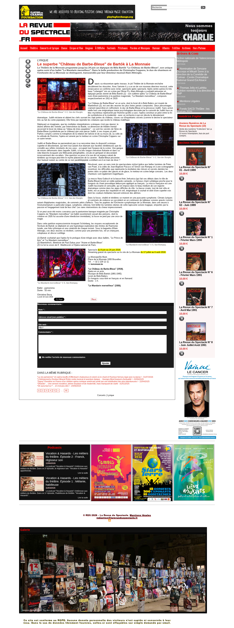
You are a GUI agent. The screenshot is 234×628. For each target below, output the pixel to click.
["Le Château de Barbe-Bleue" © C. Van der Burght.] (61, 79)
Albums (166, 48)
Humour (156, 48)
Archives (186, 48)
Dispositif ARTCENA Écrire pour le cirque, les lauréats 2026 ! (195, 105)
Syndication (116, 520)
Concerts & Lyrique (36, 55)
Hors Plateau (199, 48)
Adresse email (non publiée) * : (52, 317)
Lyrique (50, 55)
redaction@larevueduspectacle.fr (117, 517)
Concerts (101, 395)
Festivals (111, 48)
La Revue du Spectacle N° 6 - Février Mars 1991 (196, 273)
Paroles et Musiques (140, 48)
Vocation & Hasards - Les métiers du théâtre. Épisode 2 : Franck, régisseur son (67, 457)
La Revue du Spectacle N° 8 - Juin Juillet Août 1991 (196, 343)
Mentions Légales (190, 85)
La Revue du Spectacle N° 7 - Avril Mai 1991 (196, 308)
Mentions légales (140, 515)
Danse (64, 48)
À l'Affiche (100, 48)
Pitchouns (123, 48)
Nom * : (41, 310)
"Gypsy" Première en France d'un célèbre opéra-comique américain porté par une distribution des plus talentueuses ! (87, 381)
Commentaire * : (45, 332)
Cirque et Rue (76, 48)
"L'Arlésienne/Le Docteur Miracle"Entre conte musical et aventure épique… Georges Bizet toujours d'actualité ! (84, 379)
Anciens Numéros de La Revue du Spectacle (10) (192, 124)
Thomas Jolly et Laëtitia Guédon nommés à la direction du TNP (196, 75)
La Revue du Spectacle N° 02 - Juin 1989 (195, 203)
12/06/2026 (51, 463)
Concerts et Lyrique (49, 48)
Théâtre (34, 48)
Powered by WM (130, 520)
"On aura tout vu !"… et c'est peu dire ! (53, 386)
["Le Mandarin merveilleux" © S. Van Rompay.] (150, 211)
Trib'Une (176, 48)
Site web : (42, 325)
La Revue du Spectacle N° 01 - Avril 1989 (195, 168)
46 (66, 390)
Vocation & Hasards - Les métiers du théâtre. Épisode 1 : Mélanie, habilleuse (67, 481)
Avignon (89, 48)
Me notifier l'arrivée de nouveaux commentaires (63, 357)
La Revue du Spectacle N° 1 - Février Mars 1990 (196, 238)
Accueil (23, 48)
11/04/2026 (50, 488)
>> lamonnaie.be (95, 264)
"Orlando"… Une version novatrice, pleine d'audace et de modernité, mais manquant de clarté (77, 384)
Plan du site (101, 520)
